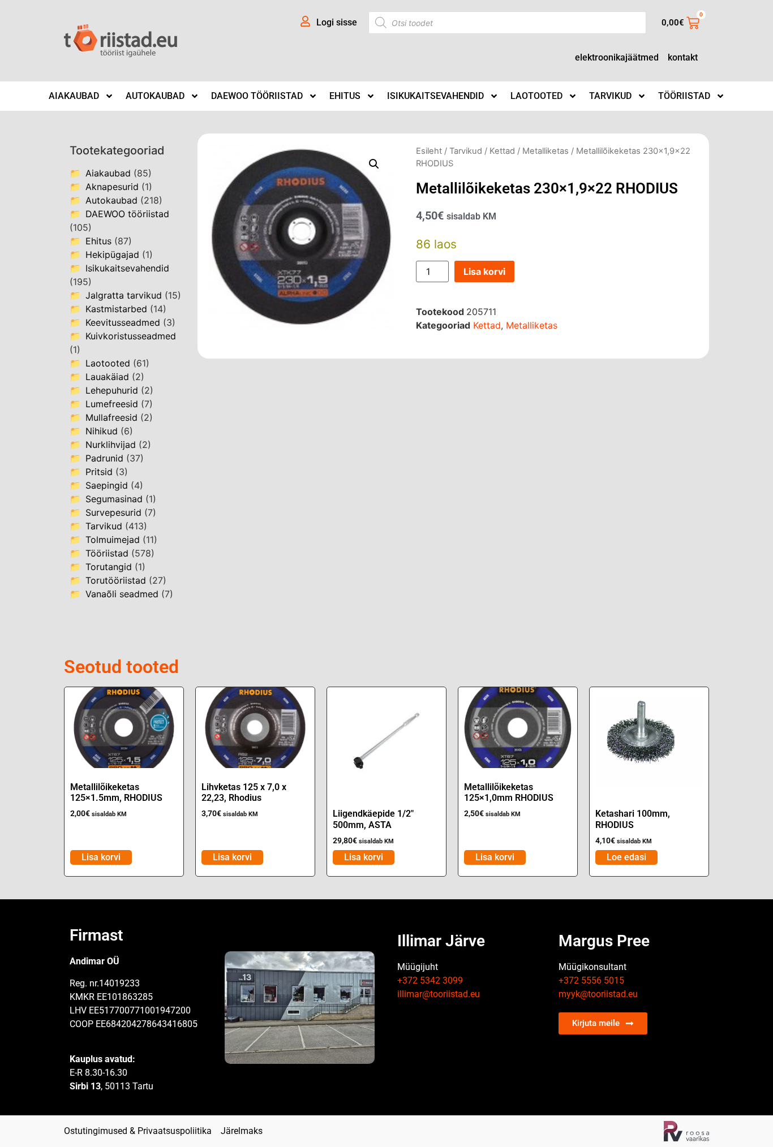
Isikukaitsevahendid (435, 95)
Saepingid (106, 485)
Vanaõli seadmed (121, 594)
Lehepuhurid (111, 390)
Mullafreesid (111, 417)
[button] (374, 164)
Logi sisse (336, 22)
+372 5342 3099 (430, 980)
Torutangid (108, 566)
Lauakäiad (107, 376)
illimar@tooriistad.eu (438, 994)
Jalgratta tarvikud (123, 295)
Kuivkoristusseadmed (130, 336)
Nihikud (101, 431)
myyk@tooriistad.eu (598, 994)
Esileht (429, 151)
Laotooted (536, 95)
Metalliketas (545, 151)
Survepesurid (113, 512)
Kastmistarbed (116, 308)
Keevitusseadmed (122, 322)
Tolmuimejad (112, 539)
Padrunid (104, 458)
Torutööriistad (115, 580)
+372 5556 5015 (591, 980)
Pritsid (99, 471)
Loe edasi (626, 857)
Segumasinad (114, 498)
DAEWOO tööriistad (257, 95)
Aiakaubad (74, 95)
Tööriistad (684, 95)
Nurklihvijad (110, 444)
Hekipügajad (112, 254)
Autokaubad (155, 95)
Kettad (502, 151)
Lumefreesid (111, 403)
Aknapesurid (112, 186)
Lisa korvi (484, 271)
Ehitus (344, 95)
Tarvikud (610, 95)
